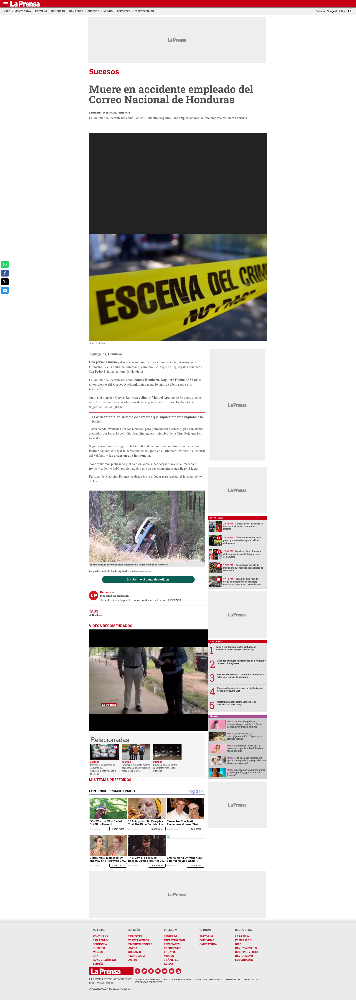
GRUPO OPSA (243, 930)
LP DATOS (170, 952)
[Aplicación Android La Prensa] (172, 971)
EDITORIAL (207, 936)
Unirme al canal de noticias (150, 579)
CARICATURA (208, 944)
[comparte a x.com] (5, 281)
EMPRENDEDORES (140, 944)
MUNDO (98, 952)
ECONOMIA (100, 944)
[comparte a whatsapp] (5, 264)
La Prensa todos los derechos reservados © (110, 981)
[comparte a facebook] (5, 273)
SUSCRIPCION (244, 959)
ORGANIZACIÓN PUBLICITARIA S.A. (110, 988)
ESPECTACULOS (138, 940)
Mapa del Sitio (252, 979)
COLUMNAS (207, 940)
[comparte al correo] (5, 290)
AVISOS (169, 963)
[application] (148, 680)
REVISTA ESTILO (246, 948)
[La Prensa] (106, 971)
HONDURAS (100, 936)
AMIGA (132, 948)
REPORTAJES (172, 948)
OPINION (205, 930)
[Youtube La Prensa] (158, 971)
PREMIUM (170, 930)
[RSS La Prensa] (179, 971)
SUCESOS (99, 948)
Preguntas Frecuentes (148, 982)
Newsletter (233, 979)
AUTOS (133, 959)
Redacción (124, 112)
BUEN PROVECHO (246, 952)
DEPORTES (135, 936)
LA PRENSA (242, 936)
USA (95, 956)
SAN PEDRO (100, 940)
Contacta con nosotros (208, 979)
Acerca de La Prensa (147, 979)
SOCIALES (134, 952)
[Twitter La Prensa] (144, 971)
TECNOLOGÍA (136, 956)
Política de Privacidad (177, 979)
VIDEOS (169, 956)
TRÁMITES (171, 959)
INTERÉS (134, 930)
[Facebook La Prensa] (137, 971)
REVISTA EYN (244, 956)
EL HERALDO (243, 940)
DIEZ (238, 944)
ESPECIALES (172, 944)
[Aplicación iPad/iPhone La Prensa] (165, 971)
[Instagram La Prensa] (151, 971)
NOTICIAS (99, 930)
